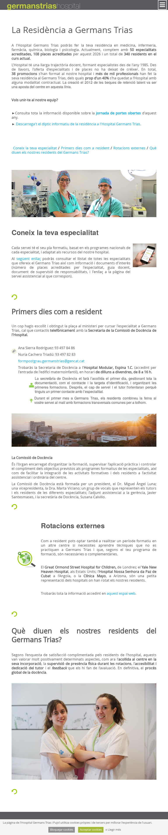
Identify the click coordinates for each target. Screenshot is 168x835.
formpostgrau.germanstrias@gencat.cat (51, 361)
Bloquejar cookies (61, 830)
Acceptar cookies (91, 830)
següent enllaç (28, 258)
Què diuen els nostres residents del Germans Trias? (84, 150)
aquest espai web (120, 593)
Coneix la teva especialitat (35, 148)
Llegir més (114, 830)
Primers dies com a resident (85, 148)
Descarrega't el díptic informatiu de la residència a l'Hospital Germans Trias (78, 124)
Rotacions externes (129, 148)
